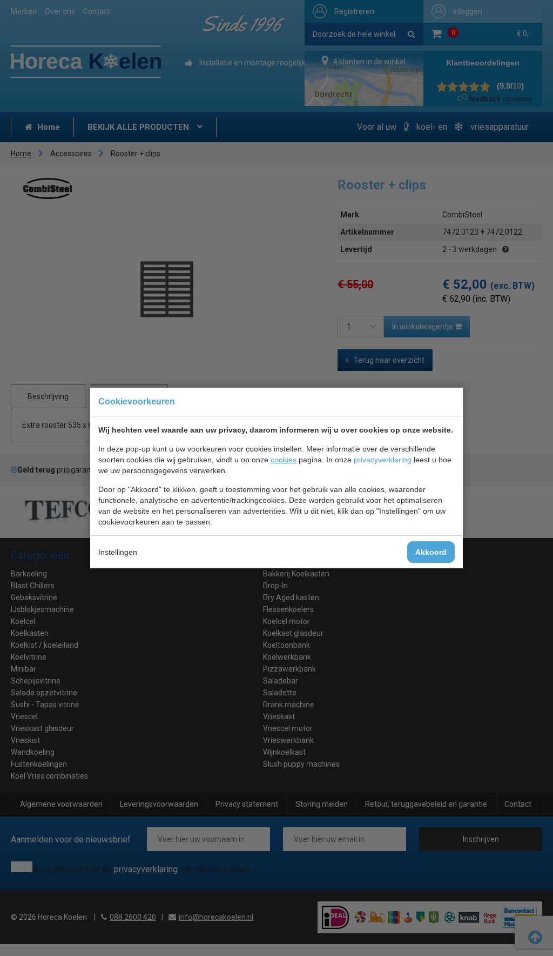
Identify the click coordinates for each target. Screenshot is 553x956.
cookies (283, 459)
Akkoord (431, 552)
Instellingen (117, 552)
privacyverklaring (383, 459)
